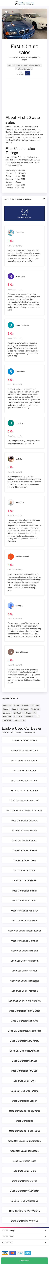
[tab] (24, 200)
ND (20, 716)
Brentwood (35, 709)
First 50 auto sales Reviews (17, 199)
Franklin (35, 705)
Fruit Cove (7, 716)
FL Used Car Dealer (24, 69)
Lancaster (7, 713)
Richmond (7, 705)
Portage (6, 709)
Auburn (16, 705)
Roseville (26, 705)
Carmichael (29, 716)
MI (35, 713)
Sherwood (7, 720)
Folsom (16, 720)
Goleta (28, 713)
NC (23, 720)
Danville (15, 709)
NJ (15, 716)
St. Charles (18, 713)
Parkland (24, 709)
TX (37, 716)
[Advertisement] (24, 97)
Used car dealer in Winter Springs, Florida (24, 65)
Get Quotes (24, 1260)
